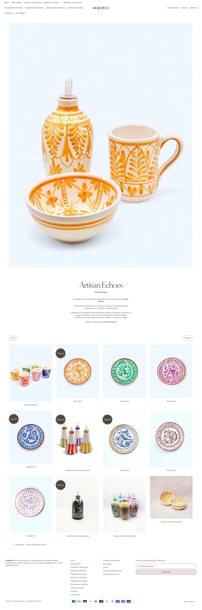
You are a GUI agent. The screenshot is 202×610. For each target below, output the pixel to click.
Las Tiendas (20, 13)
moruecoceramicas (18, 601)
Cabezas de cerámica (34, 8)
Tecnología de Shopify (33, 601)
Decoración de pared (13, 8)
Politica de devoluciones (112, 571)
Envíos (105, 567)
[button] (184, 8)
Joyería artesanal (75, 8)
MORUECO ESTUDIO (78, 571)
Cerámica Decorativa (72, 2)
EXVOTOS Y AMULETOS (32, 2)
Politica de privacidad (111, 560)
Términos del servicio (111, 574)
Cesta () (194, 8)
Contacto (8, 13)
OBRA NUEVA (16, 2)
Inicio (6, 2)
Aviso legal (107, 564)
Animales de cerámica (55, 8)
